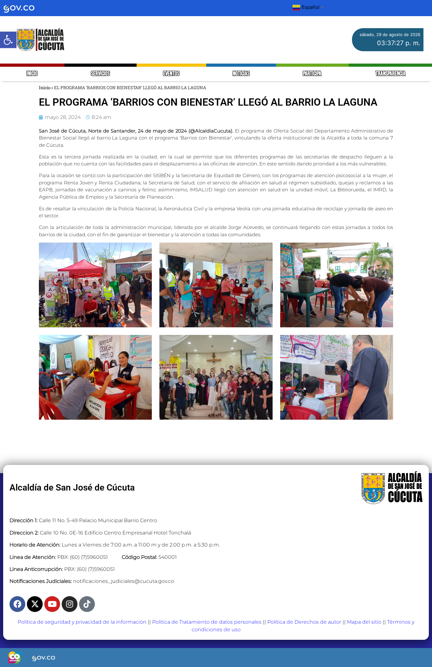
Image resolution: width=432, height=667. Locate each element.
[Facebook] (17, 604)
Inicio (44, 87)
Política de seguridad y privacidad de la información (82, 622)
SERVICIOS (100, 73)
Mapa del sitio (364, 622)
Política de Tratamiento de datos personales (207, 622)
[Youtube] (52, 604)
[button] (8, 40)
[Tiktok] (87, 604)
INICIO (32, 73)
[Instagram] (69, 604)
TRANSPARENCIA (390, 73)
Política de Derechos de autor (304, 622)
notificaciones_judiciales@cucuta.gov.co (123, 581)
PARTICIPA (312, 73)
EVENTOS (171, 73)
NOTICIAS (241, 73)
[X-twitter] (35, 604)
